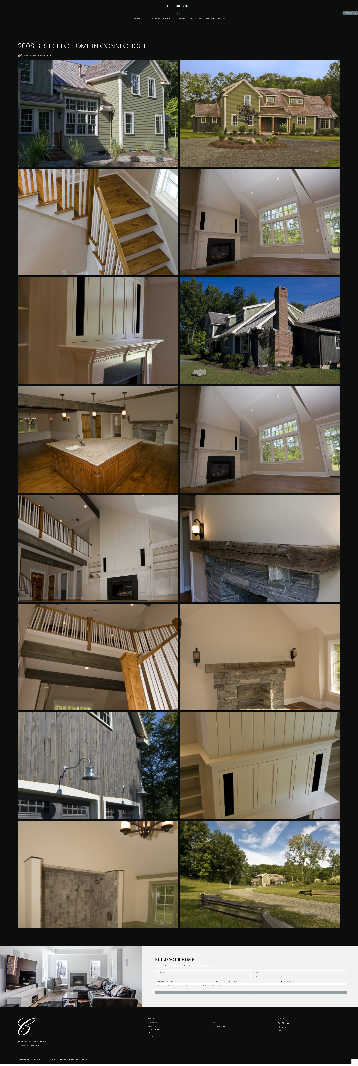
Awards (192, 18)
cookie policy (62, 1059)
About (201, 18)
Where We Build (153, 1029)
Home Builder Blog (218, 1026)
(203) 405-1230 (282, 1027)
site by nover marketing (78, 1059)
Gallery (182, 18)
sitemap (52, 1059)
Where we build (170, 18)
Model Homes (154, 18)
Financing (210, 18)
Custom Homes (139, 18)
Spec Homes (151, 1026)
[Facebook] (279, 1023)
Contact (221, 18)
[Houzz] (288, 1023)
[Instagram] (283, 1023)
